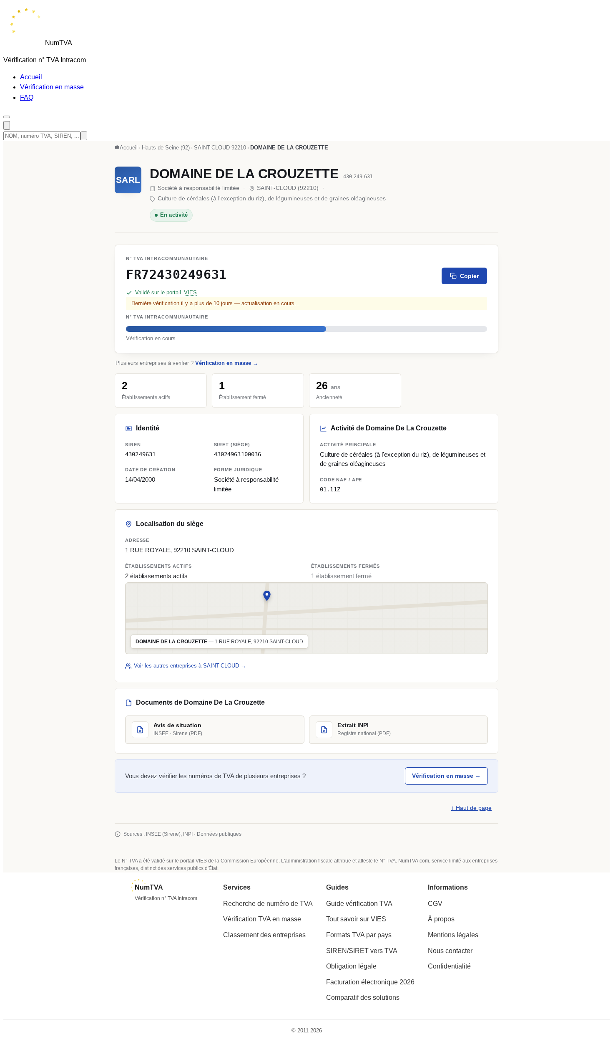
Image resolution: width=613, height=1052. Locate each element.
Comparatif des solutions (362, 997)
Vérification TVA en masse (262, 919)
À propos (441, 919)
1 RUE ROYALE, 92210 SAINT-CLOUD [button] (179, 550)
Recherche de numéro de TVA (268, 903)
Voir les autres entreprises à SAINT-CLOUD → (190, 666)
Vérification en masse (52, 87)
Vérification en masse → (226, 363)
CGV (435, 903)
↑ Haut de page (471, 808)
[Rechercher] (6, 125)
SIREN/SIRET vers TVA (361, 950)
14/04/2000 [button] (140, 479)
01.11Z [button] (330, 489)
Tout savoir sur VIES (356, 919)
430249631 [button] (140, 453)
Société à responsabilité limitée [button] (246, 484)
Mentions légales (453, 934)
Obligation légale (351, 966)
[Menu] (6, 117)
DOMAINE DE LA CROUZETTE (244, 173)
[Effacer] (83, 136)
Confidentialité (449, 966)
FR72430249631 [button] (176, 274)
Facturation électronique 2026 (370, 982)
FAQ (26, 97)
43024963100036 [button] (237, 453)
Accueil (31, 77)
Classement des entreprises (264, 934)
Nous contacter (450, 950)
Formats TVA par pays (359, 934)
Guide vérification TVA (359, 903)
